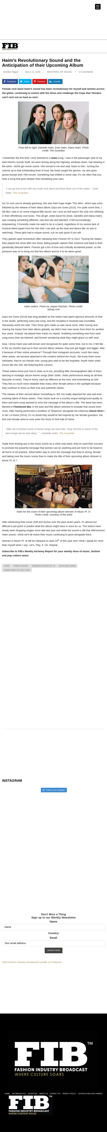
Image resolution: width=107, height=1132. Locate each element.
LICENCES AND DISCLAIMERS (90, 1094)
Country (53, 933)
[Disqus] (53, 615)
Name (53, 921)
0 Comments (86, 71)
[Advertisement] (53, 19)
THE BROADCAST (19, 1094)
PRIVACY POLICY (69, 1094)
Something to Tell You (17, 570)
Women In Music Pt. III (43, 566)
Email (53, 937)
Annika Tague (10, 71)
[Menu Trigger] (98, 6)
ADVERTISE (32, 1094)
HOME (7, 1094)
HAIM (6, 566)
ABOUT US (43, 1094)
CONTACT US (55, 1094)
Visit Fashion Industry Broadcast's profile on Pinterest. (32, 962)
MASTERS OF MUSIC (59, 71)
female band (21, 566)
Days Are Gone (67, 566)
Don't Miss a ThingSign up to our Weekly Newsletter (53, 916)
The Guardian (20, 192)
